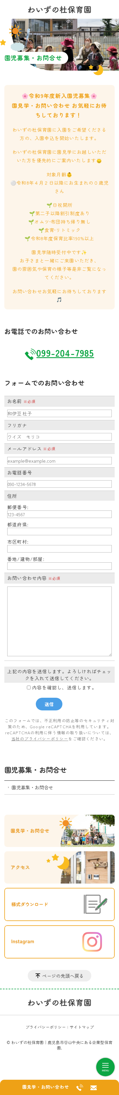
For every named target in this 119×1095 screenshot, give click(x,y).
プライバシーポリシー (45, 1027)
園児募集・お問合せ (35, 770)
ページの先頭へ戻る (63, 975)
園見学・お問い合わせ (45, 1086)
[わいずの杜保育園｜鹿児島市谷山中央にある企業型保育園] (59, 8)
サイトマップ (82, 1027)
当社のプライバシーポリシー (39, 739)
